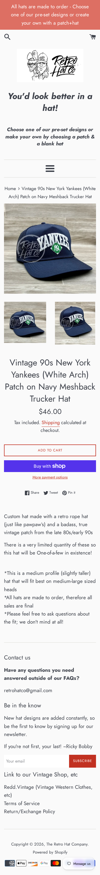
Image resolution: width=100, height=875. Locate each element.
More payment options (50, 477)
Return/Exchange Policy (29, 811)
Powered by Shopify (50, 852)
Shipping (51, 422)
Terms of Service (22, 803)
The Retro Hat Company (66, 844)
